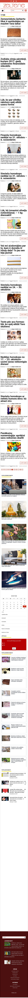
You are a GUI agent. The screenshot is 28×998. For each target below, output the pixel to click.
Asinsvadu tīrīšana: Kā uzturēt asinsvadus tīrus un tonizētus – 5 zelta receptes (17, 799)
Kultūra (3, 625)
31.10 (16, 206)
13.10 (14, 466)
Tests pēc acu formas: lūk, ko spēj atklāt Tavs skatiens (13, 324)
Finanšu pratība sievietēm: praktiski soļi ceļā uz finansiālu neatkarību (17, 962)
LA (18, 131)
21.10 (16, 353)
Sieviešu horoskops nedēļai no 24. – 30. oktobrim (11, 287)
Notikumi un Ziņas (5, 632)
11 (18, 53)
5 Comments (22, 95)
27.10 (18, 241)
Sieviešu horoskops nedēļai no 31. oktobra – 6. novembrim (14, 176)
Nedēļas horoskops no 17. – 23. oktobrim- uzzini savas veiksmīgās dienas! (14, 361)
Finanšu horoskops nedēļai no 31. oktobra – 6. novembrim (14, 137)
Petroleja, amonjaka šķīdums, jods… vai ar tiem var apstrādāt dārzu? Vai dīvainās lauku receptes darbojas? (14, 945)
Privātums (15, 987)
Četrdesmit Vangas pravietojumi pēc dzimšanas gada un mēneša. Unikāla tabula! (17, 775)
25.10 (16, 317)
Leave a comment (23, 169)
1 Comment (23, 131)
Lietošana (15, 984)
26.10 (16, 280)
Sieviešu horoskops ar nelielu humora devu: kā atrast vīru (13, 398)
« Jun (3, 612)
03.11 (14, 131)
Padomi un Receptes (9, 53)
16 (20, 469)
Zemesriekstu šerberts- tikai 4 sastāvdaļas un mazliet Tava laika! (13, 21)
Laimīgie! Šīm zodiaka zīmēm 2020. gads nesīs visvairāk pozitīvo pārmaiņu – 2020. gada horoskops (17, 791)
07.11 (14, 95)
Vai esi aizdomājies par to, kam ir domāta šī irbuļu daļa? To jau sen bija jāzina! (13, 249)
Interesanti (7, 95)
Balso (14, 648)
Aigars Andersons (16, 26)
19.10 (16, 392)
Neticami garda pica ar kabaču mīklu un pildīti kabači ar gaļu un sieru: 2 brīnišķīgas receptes (14, 954)
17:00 (21, 53)
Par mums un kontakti (15, 986)
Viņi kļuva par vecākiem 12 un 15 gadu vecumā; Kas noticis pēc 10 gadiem (17, 783)
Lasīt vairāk (24, 50)
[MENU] (26, 10)
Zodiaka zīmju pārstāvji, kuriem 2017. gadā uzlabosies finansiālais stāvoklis (13, 62)
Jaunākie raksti (8, 241)
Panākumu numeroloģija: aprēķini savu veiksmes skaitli (13, 435)
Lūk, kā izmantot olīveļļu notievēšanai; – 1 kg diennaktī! (14, 213)
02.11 (14, 169)
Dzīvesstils (4, 621)
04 (17, 53)
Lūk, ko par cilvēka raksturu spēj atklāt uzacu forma (11, 102)
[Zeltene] (3, 10)
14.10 (14, 429)
